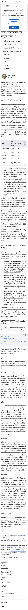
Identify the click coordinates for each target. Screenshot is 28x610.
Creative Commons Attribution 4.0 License (11, 547)
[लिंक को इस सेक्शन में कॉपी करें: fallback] (8, 439)
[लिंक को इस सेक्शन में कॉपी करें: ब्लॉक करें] (8, 373)
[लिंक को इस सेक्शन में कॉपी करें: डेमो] (5, 531)
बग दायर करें (3, 565)
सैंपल (21, 536)
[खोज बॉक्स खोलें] (17, 2)
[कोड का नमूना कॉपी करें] (25, 335)
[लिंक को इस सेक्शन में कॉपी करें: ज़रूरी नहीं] (8, 475)
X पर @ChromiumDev (6, 589)
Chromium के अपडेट (6, 574)
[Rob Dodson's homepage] (13, 78)
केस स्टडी (3, 577)
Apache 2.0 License (12, 549)
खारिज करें (14, 22)
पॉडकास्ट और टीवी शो (5, 582)
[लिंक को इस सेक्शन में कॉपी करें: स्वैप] (5, 402)
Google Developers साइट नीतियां (17, 551)
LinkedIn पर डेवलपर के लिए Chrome (9, 594)
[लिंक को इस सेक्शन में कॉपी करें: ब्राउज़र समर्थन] (12, 513)
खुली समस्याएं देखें (4, 568)
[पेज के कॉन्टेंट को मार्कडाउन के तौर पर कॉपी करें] (15, 35)
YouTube (3, 591)
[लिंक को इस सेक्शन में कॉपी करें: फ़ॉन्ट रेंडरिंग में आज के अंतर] (23, 100)
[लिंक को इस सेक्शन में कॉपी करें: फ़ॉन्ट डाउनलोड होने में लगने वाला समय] (6, 248)
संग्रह (2, 579)
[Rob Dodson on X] (9, 78)
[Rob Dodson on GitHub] (11, 78)
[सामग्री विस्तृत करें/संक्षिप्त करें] (21, 42)
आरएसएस (3, 596)
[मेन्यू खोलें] (2, 2)
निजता (5, 602)
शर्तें (2, 602)
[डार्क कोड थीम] (23, 335)
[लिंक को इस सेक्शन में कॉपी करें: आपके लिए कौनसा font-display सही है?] (8, 323)
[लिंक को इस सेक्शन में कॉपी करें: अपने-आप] (8, 358)
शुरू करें (14, 27)
